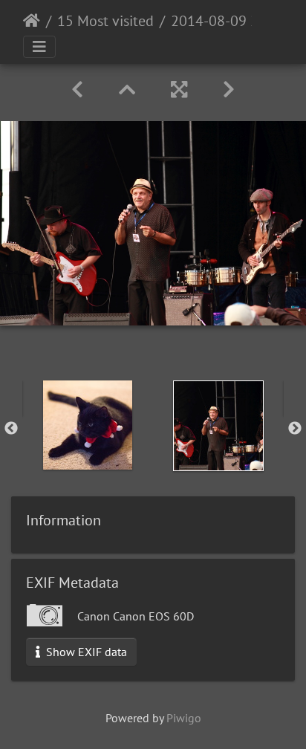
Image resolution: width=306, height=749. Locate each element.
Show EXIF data (85, 651)
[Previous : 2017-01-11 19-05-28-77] (77, 89)
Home (31, 21)
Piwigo (183, 717)
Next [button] (294, 428)
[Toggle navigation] (39, 47)
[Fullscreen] (179, 89)
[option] (87, 425)
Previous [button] (11, 428)
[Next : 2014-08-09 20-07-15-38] (229, 89)
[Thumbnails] (127, 89)
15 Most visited (105, 20)
